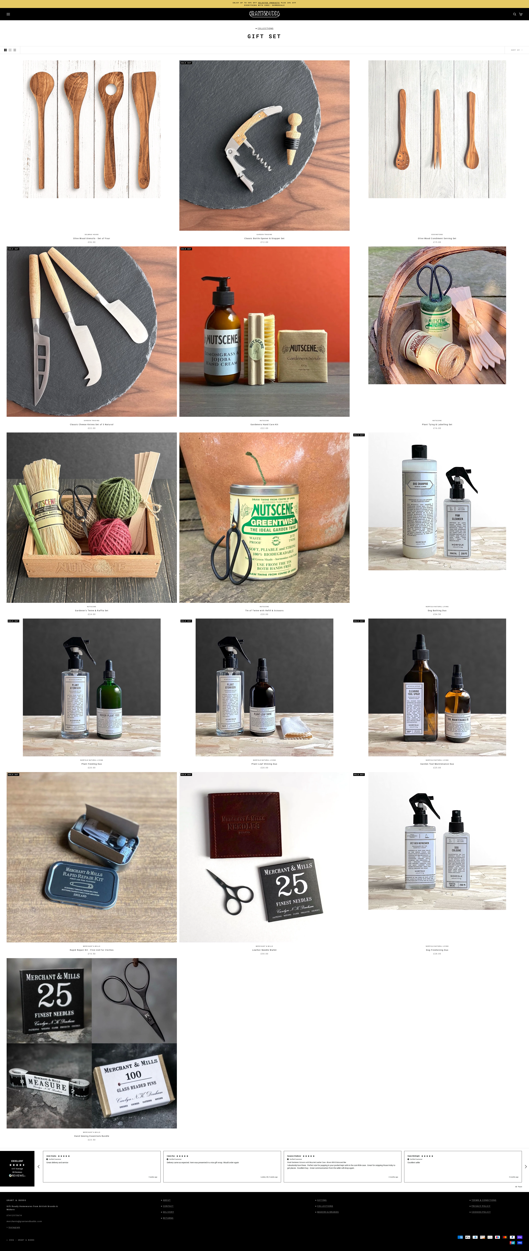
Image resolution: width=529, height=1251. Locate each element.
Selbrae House (92, 234)
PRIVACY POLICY (481, 1206)
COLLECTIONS (265, 28)
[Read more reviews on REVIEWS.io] (17, 1176)
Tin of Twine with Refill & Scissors (264, 610)
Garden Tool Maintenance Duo (437, 764)
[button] (39, 1167)
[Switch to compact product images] (15, 50)
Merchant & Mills (91, 946)
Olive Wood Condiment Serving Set (437, 238)
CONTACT (168, 1206)
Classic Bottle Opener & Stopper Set (264, 238)
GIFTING (322, 1200)
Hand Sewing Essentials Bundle (91, 1136)
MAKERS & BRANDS (328, 1212)
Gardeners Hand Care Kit (264, 424)
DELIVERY (168, 1212)
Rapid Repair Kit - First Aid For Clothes (92, 950)
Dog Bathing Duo (437, 610)
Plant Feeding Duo (92, 764)
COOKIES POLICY (481, 1212)
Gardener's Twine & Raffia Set (92, 610)
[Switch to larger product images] (5, 50)
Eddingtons (437, 234)
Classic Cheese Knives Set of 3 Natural (92, 424)
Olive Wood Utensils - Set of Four (91, 238)
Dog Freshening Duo (437, 950)
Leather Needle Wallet (264, 950)
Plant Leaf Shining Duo (264, 764)
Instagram (14, 1227)
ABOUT (167, 1200)
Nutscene (264, 420)
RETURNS (168, 1218)
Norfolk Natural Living (437, 606)
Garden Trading (264, 234)
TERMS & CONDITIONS (484, 1200)
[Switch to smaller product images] (10, 50)
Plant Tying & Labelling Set (437, 424)
